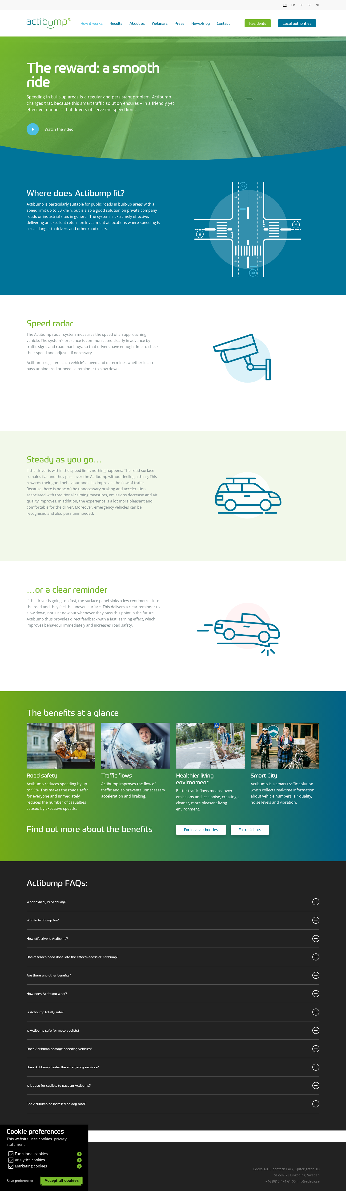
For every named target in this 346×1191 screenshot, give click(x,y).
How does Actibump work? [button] (47, 993)
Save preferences (20, 1181)
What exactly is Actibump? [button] (46, 901)
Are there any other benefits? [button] (49, 975)
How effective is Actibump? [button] (47, 938)
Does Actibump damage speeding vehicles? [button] (59, 1048)
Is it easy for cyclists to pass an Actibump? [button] (59, 1085)
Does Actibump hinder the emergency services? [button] (63, 1067)
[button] (201, 830)
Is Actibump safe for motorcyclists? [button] (53, 1030)
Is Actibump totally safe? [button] (45, 1012)
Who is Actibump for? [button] (43, 920)
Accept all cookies (61, 1180)
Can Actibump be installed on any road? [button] (56, 1104)
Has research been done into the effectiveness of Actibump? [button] (72, 957)
